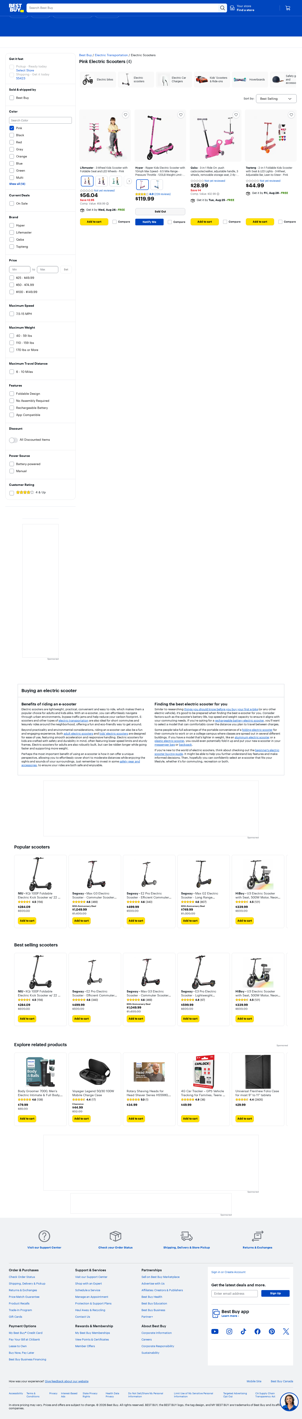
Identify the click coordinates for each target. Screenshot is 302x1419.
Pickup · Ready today (31, 66)
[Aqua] (115, 181)
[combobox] (276, 98)
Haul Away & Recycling (90, 1310)
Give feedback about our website (66, 1381)
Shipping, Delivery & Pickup (27, 1283)
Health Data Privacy (112, 1395)
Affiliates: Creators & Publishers (162, 1290)
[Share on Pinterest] (271, 1331)
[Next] (129, 181)
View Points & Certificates (92, 1339)
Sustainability (150, 1352)
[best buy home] (16, 8)
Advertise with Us (152, 1283)
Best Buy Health (151, 1296)
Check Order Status (22, 1277)
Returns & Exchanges (23, 1290)
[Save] (125, 114)
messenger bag (165, 744)
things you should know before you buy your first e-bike (221, 709)
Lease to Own (18, 1346)
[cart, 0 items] (288, 8)
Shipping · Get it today (32, 74)
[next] (284, 891)
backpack (185, 744)
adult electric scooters (78, 733)
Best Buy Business (153, 1310)
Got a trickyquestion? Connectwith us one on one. (260, 1402)
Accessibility (16, 1393)
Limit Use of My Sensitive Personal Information (193, 1395)
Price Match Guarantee (24, 1296)
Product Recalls (19, 1303)
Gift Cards (15, 1316)
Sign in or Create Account (228, 1272)
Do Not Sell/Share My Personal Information (145, 1395)
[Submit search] (222, 8)
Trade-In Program (20, 1310)
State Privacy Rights (90, 1395)
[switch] (13, 440)
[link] (30, 902)
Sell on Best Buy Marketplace (160, 1277)
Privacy (53, 1393)
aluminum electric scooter (252, 737)
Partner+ (147, 1316)
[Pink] (87, 181)
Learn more (230, 1316)
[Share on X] (286, 1331)
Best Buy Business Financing (27, 1359)
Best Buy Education (154, 1303)
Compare (124, 221)
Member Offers (85, 1346)
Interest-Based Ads (69, 1395)
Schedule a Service (87, 1290)
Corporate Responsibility (157, 1346)
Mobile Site (254, 1381)
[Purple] (101, 181)
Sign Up (275, 1293)
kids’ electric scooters (113, 733)
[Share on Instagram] (229, 1331)
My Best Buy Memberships (92, 1333)
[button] (242, 8)
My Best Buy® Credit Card (25, 1333)
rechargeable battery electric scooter (239, 720)
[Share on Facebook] (257, 1331)
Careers (146, 1339)
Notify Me (149, 222)
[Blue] (156, 184)
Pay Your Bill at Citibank (24, 1339)
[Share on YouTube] (214, 1331)
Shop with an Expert (88, 1283)
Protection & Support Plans (93, 1303)
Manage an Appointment (91, 1296)
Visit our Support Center (91, 1277)
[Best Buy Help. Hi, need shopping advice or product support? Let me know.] (289, 1401)
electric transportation (73, 720)
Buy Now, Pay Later (21, 1352)
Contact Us (82, 1316)
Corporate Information (156, 1333)
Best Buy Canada (282, 1381)
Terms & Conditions (33, 1395)
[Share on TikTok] (243, 1331)
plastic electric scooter (169, 741)
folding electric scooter (257, 730)
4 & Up (41, 492)
